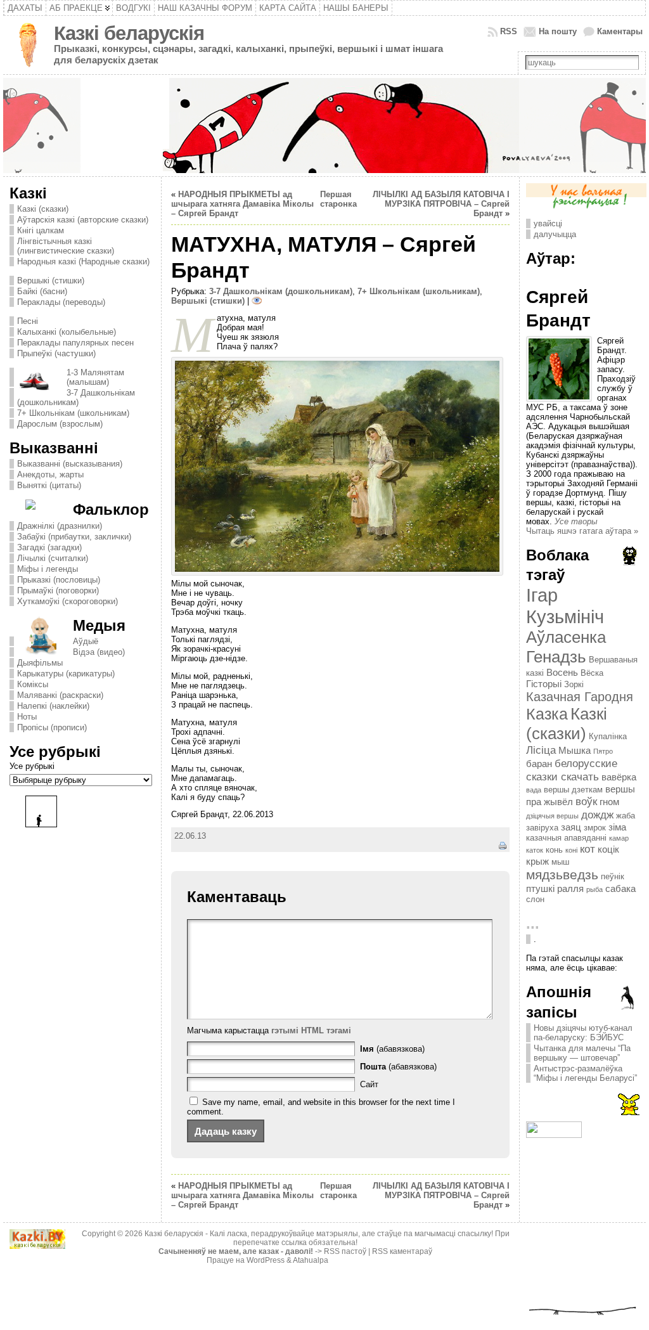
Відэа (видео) (99, 652)
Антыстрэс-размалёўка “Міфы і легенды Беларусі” (585, 1073)
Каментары (620, 31)
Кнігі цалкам (40, 230)
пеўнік (612, 876)
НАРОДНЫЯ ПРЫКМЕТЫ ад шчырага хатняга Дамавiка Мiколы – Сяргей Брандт (242, 204)
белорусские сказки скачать (571, 770)
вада (533, 790)
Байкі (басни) (42, 291)
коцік (608, 849)
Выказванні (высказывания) (69, 463)
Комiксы (32, 684)
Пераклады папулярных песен (75, 342)
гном (609, 801)
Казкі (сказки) (42, 209)
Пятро (603, 751)
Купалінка (608, 736)
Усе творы (576, 521)
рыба (594, 889)
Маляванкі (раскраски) (60, 695)
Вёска (592, 673)
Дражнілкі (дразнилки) (59, 526)
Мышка (574, 750)
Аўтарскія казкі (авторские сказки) (82, 219)
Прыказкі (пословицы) (58, 579)
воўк (586, 801)
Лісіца (541, 750)
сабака (620, 888)
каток (534, 850)
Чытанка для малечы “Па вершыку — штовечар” (582, 1052)
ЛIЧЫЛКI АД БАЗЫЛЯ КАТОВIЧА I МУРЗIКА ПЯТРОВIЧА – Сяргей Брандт (441, 204)
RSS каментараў (402, 1251)
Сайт (369, 1084)
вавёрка (618, 777)
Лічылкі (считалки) (52, 558)
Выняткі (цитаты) (49, 485)
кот (587, 849)
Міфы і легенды (47, 569)
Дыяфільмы (40, 663)
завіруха (542, 827)
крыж (537, 861)
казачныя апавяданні (566, 838)
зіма (617, 827)
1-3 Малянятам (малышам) (95, 377)
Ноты (27, 716)
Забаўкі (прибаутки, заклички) (74, 536)
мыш (560, 862)
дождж (597, 814)
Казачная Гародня (579, 697)
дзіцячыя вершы (552, 816)
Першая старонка (338, 199)
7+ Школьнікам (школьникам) (73, 413)
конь (554, 850)
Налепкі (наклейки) (53, 706)
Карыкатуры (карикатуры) (66, 673)
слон (535, 899)
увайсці (548, 223)
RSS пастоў (345, 1251)
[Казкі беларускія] (324, 125)
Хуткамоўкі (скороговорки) (67, 601)
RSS (508, 31)
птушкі (540, 888)
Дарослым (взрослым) (60, 424)
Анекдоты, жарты (50, 474)
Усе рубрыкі (32, 766)
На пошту (558, 31)
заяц (571, 827)
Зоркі (574, 684)
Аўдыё (85, 641)
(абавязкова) (392, 1049)
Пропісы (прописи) (52, 727)
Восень (562, 672)
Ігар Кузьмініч (565, 605)
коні (571, 850)
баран (539, 763)
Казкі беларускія (129, 33)
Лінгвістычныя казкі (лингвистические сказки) (65, 245)
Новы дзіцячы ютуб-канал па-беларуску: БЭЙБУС (583, 1032)
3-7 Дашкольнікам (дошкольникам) (76, 397)
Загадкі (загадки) (49, 547)
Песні (27, 321)
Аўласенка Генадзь (566, 647)
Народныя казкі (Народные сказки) (83, 261)
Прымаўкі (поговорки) (58, 590)
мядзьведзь (562, 874)
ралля (570, 888)
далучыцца (555, 234)
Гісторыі (544, 683)
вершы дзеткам (573, 789)
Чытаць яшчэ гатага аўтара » (582, 531)
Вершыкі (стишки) (50, 280)
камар (619, 838)
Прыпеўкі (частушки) (56, 353)
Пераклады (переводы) (61, 302)
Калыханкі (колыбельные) (66, 332)
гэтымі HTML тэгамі (311, 1030)
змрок (595, 827)
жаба (625, 815)
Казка (547, 714)
